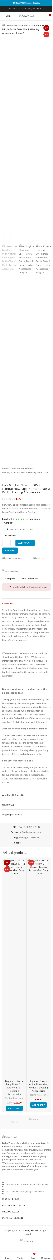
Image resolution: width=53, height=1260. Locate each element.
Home (5, 468)
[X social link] (26, 843)
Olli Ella (14, 1121)
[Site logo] (26, 15)
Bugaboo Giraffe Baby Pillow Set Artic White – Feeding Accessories (14, 1088)
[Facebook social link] (23, 843)
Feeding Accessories (38, 472)
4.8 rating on (26, 9)
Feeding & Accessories (13, 472)
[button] (5, 133)
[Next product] (11, 479)
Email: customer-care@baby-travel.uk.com (25, 1191)
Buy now (10, 550)
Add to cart (25, 543)
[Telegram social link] (37, 843)
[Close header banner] (49, 3)
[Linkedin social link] (33, 843)
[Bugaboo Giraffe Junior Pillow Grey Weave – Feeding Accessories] (38, 968)
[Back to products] (7, 479)
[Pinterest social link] (30, 843)
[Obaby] (38, 1122)
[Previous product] (4, 479)
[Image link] (9, 1136)
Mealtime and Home (22, 468)
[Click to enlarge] (7, 237)
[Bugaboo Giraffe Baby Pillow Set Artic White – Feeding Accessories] (14, 968)
